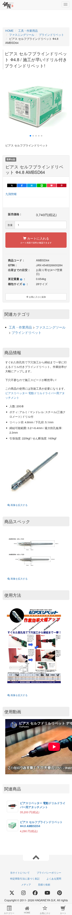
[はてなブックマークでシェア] (32, 185)
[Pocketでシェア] (52, 185)
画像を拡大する (19, 505)
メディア (26, 884)
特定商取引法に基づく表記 (24, 878)
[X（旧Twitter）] (12, 893)
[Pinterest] (59, 893)
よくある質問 (53, 878)
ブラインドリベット (26, 332)
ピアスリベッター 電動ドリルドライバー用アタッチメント (42, 805)
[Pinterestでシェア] (62, 185)
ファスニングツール (51, 327)
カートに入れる (36, 240)
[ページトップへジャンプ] (36, 857)
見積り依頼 (44, 884)
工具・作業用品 (21, 327)
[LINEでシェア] (42, 185)
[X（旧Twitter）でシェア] (12, 185)
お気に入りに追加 (37, 296)
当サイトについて (20, 872)
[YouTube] (47, 893)
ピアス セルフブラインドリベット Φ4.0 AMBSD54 (41, 824)
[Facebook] (35, 893)
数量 (10, 225)
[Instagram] (23, 893)
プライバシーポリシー (49, 872)
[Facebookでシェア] (22, 185)
